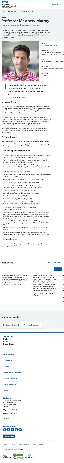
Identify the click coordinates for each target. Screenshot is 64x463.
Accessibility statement (24, 444)
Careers (5, 444)
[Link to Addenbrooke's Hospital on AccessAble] (30, 456)
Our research (7, 366)
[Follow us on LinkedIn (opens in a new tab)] (20, 429)
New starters (7, 390)
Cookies (41, 444)
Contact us (6, 418)
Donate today (9, 436)
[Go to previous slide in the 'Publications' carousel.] (56, 269)
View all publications (54, 262)
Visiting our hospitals (9, 354)
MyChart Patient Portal (9, 384)
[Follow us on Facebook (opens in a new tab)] (9, 429)
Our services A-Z (7, 360)
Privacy (34, 444)
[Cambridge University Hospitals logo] (9, 4)
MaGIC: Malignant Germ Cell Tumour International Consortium (19, 208)
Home (3, 11)
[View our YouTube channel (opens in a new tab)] (13, 429)
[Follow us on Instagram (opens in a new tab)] (16, 429)
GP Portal (13, 444)
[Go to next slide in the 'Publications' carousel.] (60, 269)
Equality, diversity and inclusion (12, 372)
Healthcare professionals (10, 378)
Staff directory (12, 11)
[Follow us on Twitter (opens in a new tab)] (5, 429)
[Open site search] (46, 5)
